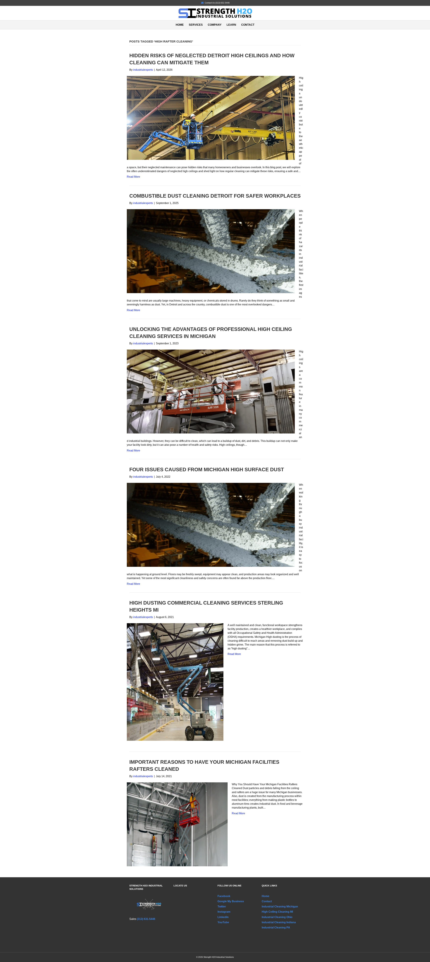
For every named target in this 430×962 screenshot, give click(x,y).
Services (196, 24)
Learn (231, 24)
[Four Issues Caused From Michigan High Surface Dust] (211, 524)
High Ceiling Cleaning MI (277, 911)
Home (180, 24)
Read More (133, 176)
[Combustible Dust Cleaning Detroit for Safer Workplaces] (211, 250)
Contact (247, 24)
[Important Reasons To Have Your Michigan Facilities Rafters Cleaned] (177, 824)
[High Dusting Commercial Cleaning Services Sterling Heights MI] (175, 681)
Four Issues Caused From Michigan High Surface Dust (206, 469)
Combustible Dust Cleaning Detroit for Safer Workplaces (215, 196)
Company (215, 24)
